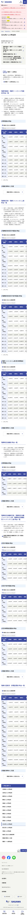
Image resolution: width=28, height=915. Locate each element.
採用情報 (4, 891)
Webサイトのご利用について (7, 865)
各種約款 (4, 882)
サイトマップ (4, 862)
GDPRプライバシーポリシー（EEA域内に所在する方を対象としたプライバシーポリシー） (13, 873)
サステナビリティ (6, 887)
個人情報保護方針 (5, 868)
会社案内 (4, 878)
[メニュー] (25, 2)
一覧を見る (21, 5)
